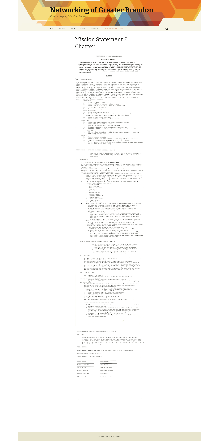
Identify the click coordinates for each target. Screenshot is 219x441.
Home (52, 29)
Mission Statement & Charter (113, 29)
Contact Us (94, 29)
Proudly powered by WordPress (109, 436)
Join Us (73, 29)
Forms (82, 29)
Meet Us (62, 29)
